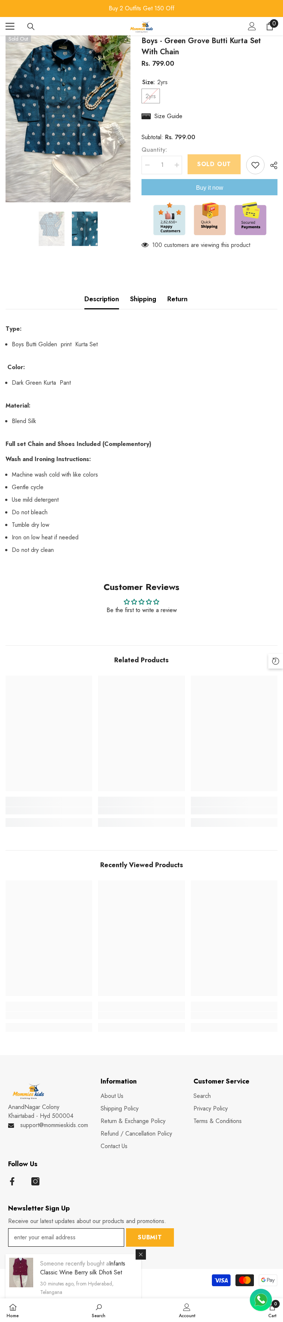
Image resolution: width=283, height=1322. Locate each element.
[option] (141, 8)
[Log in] (252, 26)
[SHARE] (271, 165)
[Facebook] (12, 1181)
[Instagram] (35, 1181)
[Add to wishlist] (255, 165)
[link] (49, 810)
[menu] (10, 26)
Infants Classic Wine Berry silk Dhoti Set (82, 1268)
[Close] (141, 1254)
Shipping (143, 299)
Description (101, 299)
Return (177, 299)
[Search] (31, 26)
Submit (150, 1237)
